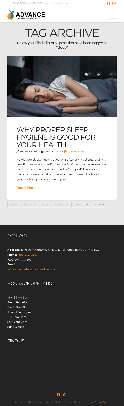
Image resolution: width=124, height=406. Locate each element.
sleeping (99, 204)
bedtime (14, 204)
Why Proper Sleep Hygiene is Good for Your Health (55, 137)
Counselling (75, 151)
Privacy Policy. (102, 402)
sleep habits (61, 204)
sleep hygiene (81, 204)
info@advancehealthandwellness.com (32, 269)
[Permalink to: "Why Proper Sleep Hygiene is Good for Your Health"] (62, 86)
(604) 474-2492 (27, 254)
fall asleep (30, 204)
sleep (46, 204)
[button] (113, 15)
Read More (26, 188)
